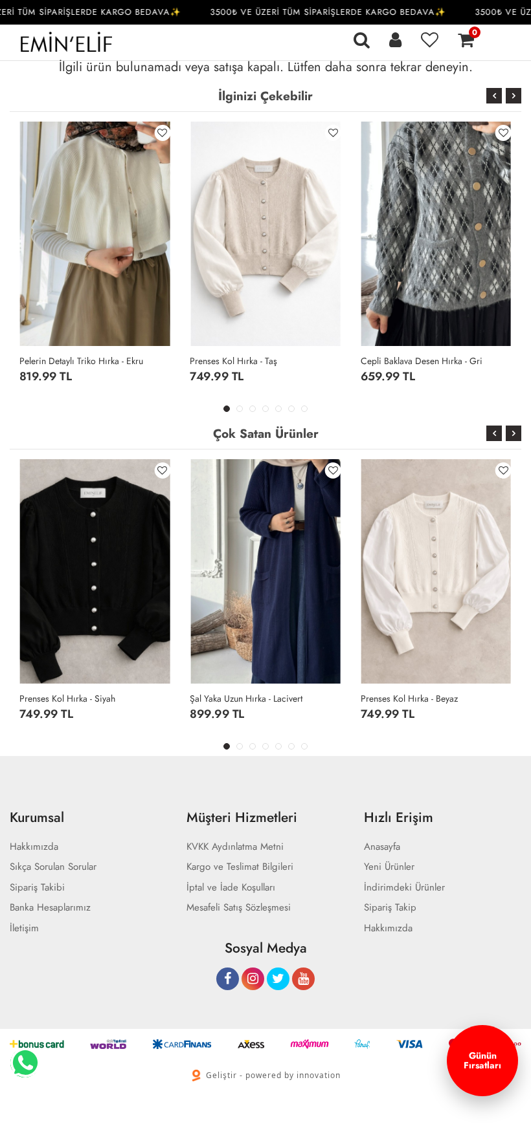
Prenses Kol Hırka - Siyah (67, 698)
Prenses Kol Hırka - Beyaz (409, 698)
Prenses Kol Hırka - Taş (233, 360)
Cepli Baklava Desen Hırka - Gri (421, 360)
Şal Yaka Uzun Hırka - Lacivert (246, 698)
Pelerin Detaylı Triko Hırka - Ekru (81, 360)
